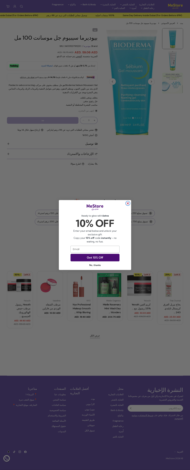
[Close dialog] (128, 203)
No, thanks (95, 265)
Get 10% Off (95, 257)
